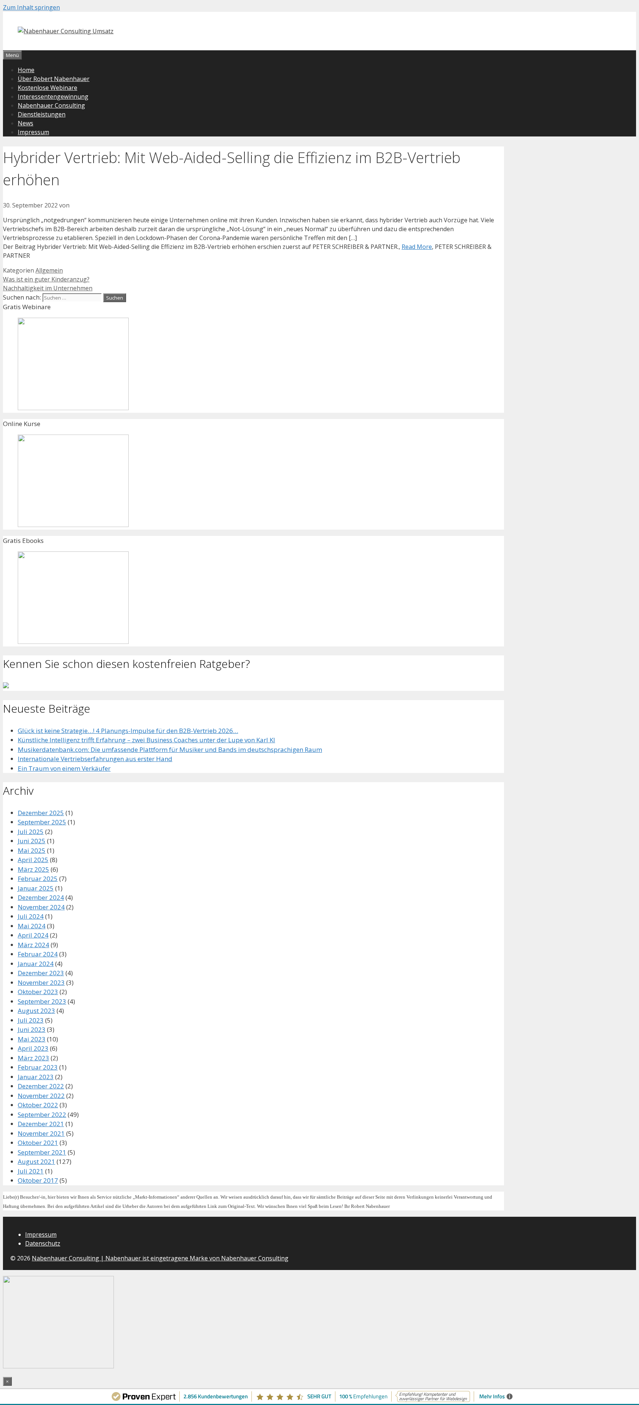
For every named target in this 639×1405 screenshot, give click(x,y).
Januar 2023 (36, 1077)
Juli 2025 (31, 831)
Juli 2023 (31, 1020)
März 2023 (33, 1058)
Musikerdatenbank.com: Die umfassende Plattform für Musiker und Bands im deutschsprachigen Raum (170, 749)
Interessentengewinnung (53, 96)
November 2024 (41, 907)
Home (26, 70)
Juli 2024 (31, 916)
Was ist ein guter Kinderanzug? (46, 279)
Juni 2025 (31, 841)
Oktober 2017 (38, 1180)
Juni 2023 (31, 1029)
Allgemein (49, 270)
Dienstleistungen (41, 114)
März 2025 (33, 869)
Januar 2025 (36, 888)
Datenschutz (42, 1243)
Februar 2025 (38, 878)
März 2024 (33, 944)
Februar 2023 (38, 1067)
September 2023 (42, 1001)
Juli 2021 (31, 1171)
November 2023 (41, 982)
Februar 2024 (38, 954)
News (25, 123)
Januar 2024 (36, 963)
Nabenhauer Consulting (51, 105)
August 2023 (36, 1010)
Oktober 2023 (38, 991)
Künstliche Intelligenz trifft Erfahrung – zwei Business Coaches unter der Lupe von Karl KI (146, 740)
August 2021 (36, 1161)
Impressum (33, 132)
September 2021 (42, 1152)
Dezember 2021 (41, 1123)
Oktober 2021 (38, 1142)
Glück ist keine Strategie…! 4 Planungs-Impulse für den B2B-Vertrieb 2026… (128, 730)
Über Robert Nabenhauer (53, 79)
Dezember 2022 (41, 1086)
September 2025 (42, 822)
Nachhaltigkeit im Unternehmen (47, 288)
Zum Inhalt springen (31, 7)
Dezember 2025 (41, 812)
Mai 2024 (31, 926)
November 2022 (41, 1095)
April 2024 (33, 935)
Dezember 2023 (41, 973)
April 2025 (33, 859)
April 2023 (33, 1048)
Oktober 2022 (38, 1105)
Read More (417, 247)
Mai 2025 (31, 850)
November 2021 (41, 1133)
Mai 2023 (31, 1039)
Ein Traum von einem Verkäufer (64, 768)
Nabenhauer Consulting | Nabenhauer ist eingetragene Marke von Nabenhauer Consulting (160, 1258)
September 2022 (42, 1114)
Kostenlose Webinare (47, 88)
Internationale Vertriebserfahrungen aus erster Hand (95, 758)
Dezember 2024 (41, 897)
